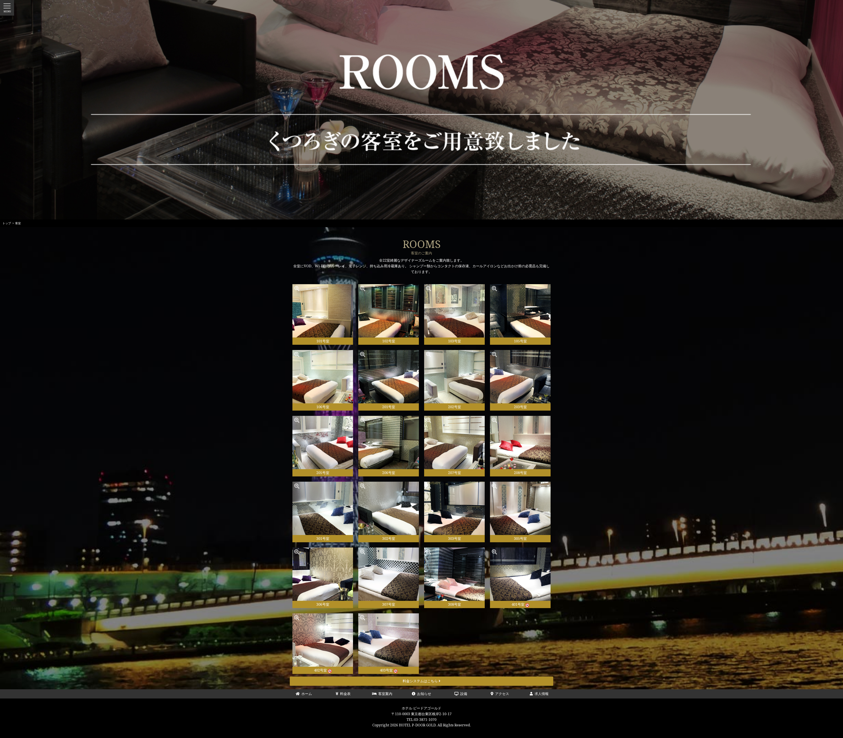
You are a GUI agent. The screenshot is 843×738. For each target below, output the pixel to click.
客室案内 (384, 693)
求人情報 (541, 693)
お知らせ (423, 693)
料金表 (346, 693)
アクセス (501, 693)
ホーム (307, 693)
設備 (466, 693)
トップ (6, 223)
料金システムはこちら (421, 681)
